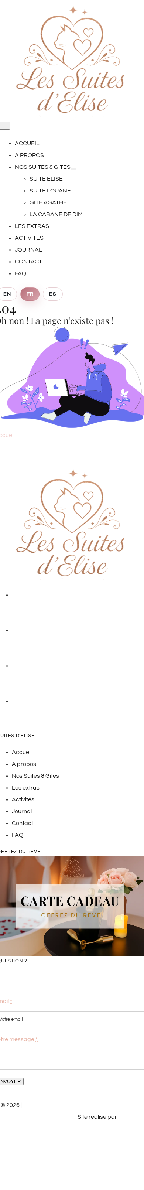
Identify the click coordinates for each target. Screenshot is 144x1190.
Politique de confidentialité (96, 1135)
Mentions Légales (36, 1135)
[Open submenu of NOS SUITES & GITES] (73, 169)
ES (52, 294)
